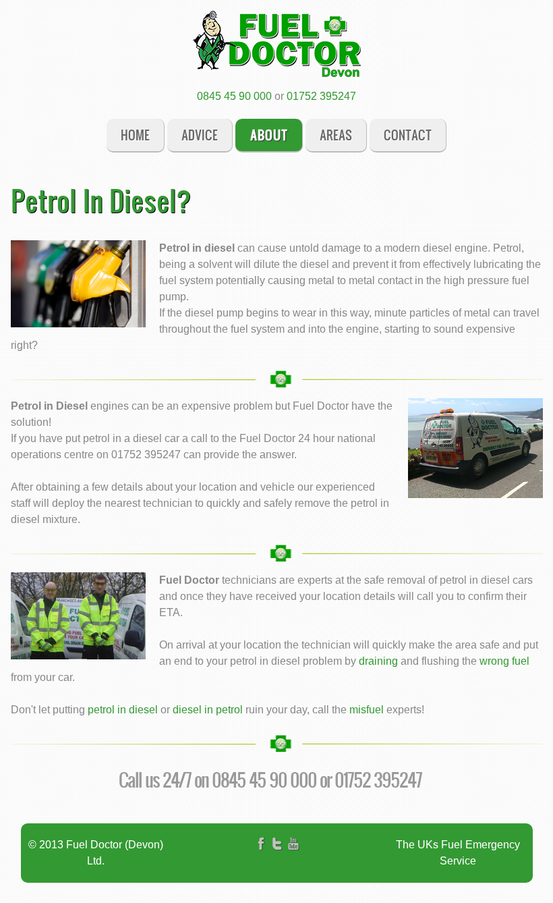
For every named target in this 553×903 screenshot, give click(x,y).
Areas (336, 134)
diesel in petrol (208, 709)
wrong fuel (504, 661)
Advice (199, 134)
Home (135, 134)
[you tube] (293, 853)
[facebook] (261, 853)
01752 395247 (321, 96)
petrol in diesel (123, 709)
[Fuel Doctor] (276, 44)
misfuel (366, 709)
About (269, 134)
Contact (408, 134)
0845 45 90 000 (234, 96)
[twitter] (277, 853)
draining (378, 661)
